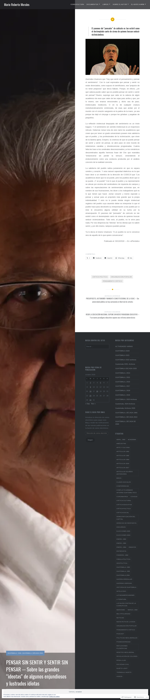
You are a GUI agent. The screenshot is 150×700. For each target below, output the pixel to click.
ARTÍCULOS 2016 (122, 463)
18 (97, 391)
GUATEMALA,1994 (122, 575)
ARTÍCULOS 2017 (122, 467)
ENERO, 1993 (121, 543)
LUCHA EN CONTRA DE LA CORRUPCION (126, 604)
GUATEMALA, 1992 (123, 567)
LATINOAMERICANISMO (125, 595)
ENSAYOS (132, 547)
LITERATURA (121, 599)
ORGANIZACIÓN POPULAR (121, 277)
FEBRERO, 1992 (122, 555)
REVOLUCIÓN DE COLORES (126, 656)
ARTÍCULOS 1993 (122, 455)
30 (90, 400)
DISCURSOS (121, 527)
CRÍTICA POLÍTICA (99, 277)
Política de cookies (54, 696)
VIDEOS (119, 676)
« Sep (87, 404)
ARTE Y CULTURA (123, 447)
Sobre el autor (120, 4)
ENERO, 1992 (121, 539)
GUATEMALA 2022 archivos (125, 360)
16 (90, 391)
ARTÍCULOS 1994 (122, 459)
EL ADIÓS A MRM (137, 4)
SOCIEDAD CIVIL (122, 664)
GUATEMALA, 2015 (122, 377)
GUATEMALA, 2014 (122, 373)
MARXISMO (120, 610)
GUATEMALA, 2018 (14, 653)
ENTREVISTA (121, 551)
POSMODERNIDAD (123, 642)
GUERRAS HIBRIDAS (124, 583)
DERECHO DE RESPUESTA (126, 523)
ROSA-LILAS (121, 660)
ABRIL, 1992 (120, 439)
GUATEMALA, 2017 (122, 386)
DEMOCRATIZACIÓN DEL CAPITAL (125, 518)
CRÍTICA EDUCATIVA (124, 504)
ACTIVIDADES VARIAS (124, 346)
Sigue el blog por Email (95, 412)
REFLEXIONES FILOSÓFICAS (121, 647)
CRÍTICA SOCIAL (122, 512)
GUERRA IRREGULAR (124, 579)
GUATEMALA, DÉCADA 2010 (32, 653)
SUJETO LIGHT (122, 668)
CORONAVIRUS (122, 496)
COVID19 (134, 496)
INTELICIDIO (121, 591)
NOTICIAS (120, 618)
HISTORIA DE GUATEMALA (126, 587)
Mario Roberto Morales (16, 4)
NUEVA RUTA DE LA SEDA (125, 622)
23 (90, 396)
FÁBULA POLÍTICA (123, 559)
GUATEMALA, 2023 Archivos (126, 399)
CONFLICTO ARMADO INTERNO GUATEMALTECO (126, 491)
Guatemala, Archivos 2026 (125, 408)
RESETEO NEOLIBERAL (125, 652)
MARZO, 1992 (132, 610)
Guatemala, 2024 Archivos (125, 404)
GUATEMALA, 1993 (123, 571)
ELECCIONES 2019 (123, 535)
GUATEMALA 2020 (122, 351)
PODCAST (120, 634)
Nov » (93, 404)
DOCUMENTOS (92, 4)
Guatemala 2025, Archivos (125, 364)
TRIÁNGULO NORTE (123, 672)
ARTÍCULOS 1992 (122, 451)
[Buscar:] (97, 346)
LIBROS (105, 4)
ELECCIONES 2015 (123, 531)
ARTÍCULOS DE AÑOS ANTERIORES (124, 473)
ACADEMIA (132, 439)
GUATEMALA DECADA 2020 (126, 368)
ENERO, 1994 (121, 547)
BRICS (118, 478)
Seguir (90, 440)
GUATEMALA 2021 (122, 355)
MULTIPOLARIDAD (123, 614)
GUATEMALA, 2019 (122, 395)
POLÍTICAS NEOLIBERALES (126, 638)
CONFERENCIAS (122, 486)
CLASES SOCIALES (123, 482)
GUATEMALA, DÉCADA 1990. (126, 413)
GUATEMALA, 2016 (122, 382)
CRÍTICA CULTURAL (123, 500)
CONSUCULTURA (77, 4)
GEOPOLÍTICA (121, 563)
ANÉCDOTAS (121, 443)
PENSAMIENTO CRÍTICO (112, 281)
